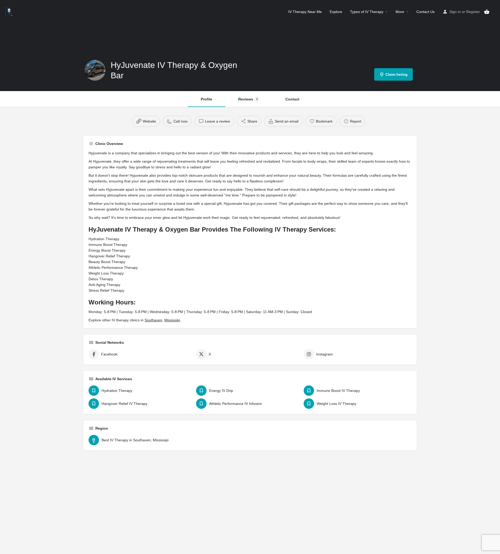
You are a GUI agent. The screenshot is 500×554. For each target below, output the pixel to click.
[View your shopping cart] (487, 12)
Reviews (248, 99)
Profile (206, 99)
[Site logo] (9, 11)
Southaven (153, 320)
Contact (292, 99)
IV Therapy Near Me (305, 12)
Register (473, 12)
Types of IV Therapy (366, 12)
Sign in (455, 12)
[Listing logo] (95, 70)
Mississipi (172, 320)
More (400, 12)
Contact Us (425, 12)
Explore (336, 12)
